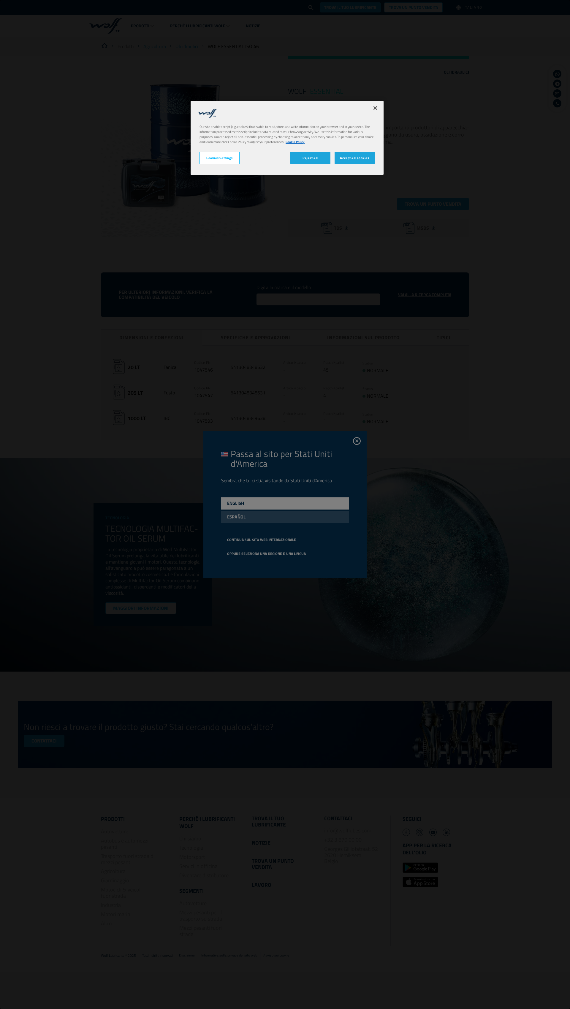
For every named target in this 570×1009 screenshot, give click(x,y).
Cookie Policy (295, 141)
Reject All (310, 157)
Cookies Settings (219, 157)
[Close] (375, 108)
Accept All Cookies (354, 157)
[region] (287, 138)
